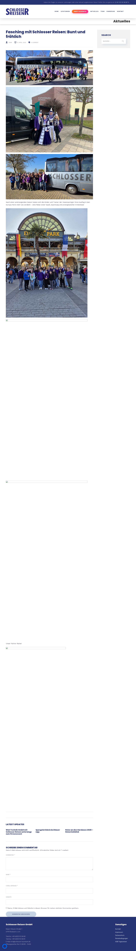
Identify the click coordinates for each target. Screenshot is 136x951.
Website (8, 897)
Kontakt (120, 11)
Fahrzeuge (111, 11)
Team (102, 11)
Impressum (119, 932)
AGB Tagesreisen (121, 942)
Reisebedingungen (121, 938)
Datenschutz (119, 935)
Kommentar (10, 855)
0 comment (34, 42)
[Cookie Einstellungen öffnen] (4, 948)
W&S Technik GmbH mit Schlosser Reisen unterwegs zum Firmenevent (19, 832)
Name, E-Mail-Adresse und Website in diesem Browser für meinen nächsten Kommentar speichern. (43, 908)
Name (8, 874)
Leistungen (65, 11)
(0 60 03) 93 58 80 (121, 2)
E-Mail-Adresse (12, 885)
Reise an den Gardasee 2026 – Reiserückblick (79, 831)
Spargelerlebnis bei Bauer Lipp (48, 831)
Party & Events (80, 11)
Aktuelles (94, 11)
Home (57, 11)
